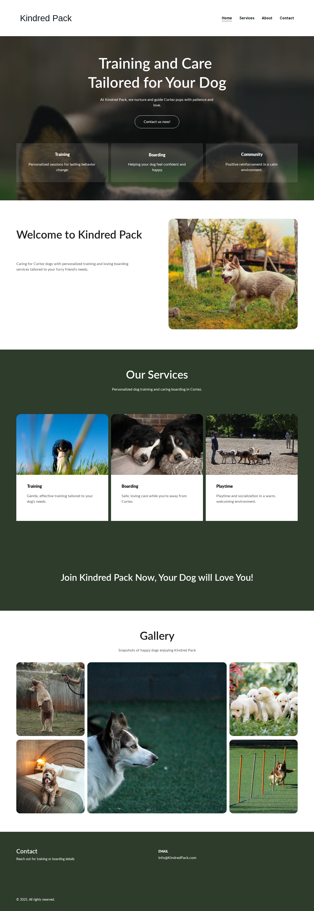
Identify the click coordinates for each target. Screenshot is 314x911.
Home (227, 18)
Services (246, 18)
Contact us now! (157, 122)
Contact (287, 18)
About (267, 18)
